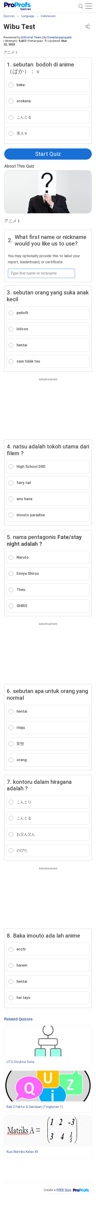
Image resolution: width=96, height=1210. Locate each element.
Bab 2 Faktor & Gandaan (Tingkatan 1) (35, 1107)
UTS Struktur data (20, 1062)
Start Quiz (48, 154)
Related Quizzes (18, 1019)
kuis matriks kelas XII (22, 1152)
